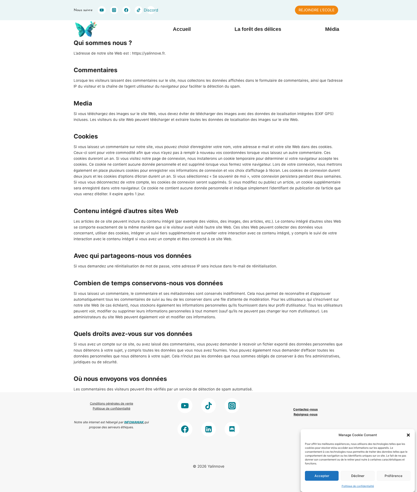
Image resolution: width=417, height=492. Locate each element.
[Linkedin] (208, 429)
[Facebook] (126, 10)
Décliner (357, 476)
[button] (408, 435)
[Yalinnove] (86, 29)
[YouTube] (102, 10)
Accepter (321, 476)
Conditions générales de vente (111, 403)
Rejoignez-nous (306, 414)
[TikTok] (139, 10)
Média (332, 29)
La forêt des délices (258, 29)
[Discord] (232, 429)
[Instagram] (114, 10)
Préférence (393, 476)
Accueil (182, 29)
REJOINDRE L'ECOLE (316, 10)
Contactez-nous (305, 409)
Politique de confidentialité (358, 486)
